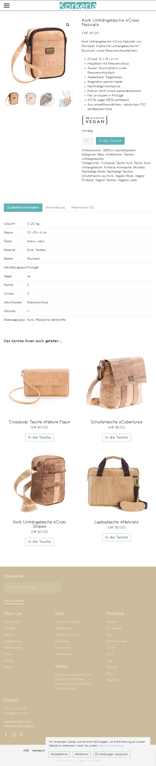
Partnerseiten (13, 647)
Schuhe (112, 667)
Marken (9, 634)
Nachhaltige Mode (93, 171)
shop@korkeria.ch (16, 713)
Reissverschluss (37, 302)
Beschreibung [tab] (55, 207)
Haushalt (113, 680)
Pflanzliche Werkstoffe (51, 320)
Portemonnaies (117, 641)
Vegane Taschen (105, 180)
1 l (28, 311)
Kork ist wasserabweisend (73, 674)
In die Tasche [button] (39, 437)
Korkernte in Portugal (69, 679)
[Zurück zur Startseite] (78, 5)
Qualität (9, 628)
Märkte (9, 660)
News (7, 667)
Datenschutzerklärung (110, 746)
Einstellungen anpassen (111, 754)
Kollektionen (114, 154)
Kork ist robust (65, 688)
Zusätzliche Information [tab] (23, 207)
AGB (26, 750)
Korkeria (109, 167)
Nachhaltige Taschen (120, 171)
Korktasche (124, 167)
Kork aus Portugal (67, 622)
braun (31, 241)
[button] (7, 5)
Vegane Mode (124, 176)
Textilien (41, 250)
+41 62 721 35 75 (15, 708)
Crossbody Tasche (113, 163)
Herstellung (62, 628)
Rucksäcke (114, 628)
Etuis (110, 634)
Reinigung (61, 641)
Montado (139, 167)
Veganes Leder (127, 180)
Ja (28, 276)
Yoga (110, 660)
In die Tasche (110, 140)
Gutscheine (63, 647)
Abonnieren (14, 601)
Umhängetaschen (93, 159)
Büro (110, 673)
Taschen (129, 154)
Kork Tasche (134, 163)
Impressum (38, 750)
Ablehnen (81, 754)
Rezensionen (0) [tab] (83, 207)
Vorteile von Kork (67, 634)
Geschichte (11, 622)
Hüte (110, 654)
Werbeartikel (63, 654)
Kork (30, 250)
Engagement (12, 641)
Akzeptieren (59, 754)
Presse (8, 654)
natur (41, 241)
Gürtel (111, 647)
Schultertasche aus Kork (98, 176)
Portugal (32, 267)
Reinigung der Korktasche (73, 683)
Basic (101, 154)
